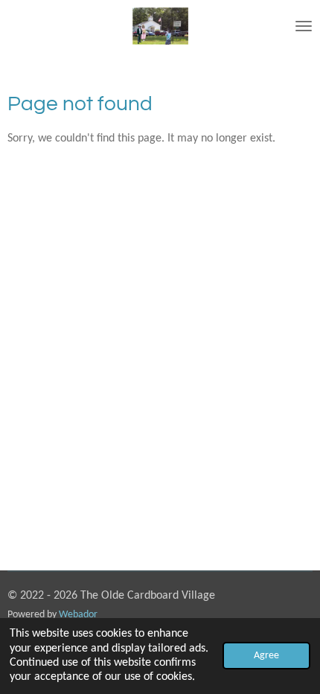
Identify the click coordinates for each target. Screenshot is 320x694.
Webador (78, 615)
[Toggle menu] (303, 26)
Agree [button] (266, 655)
